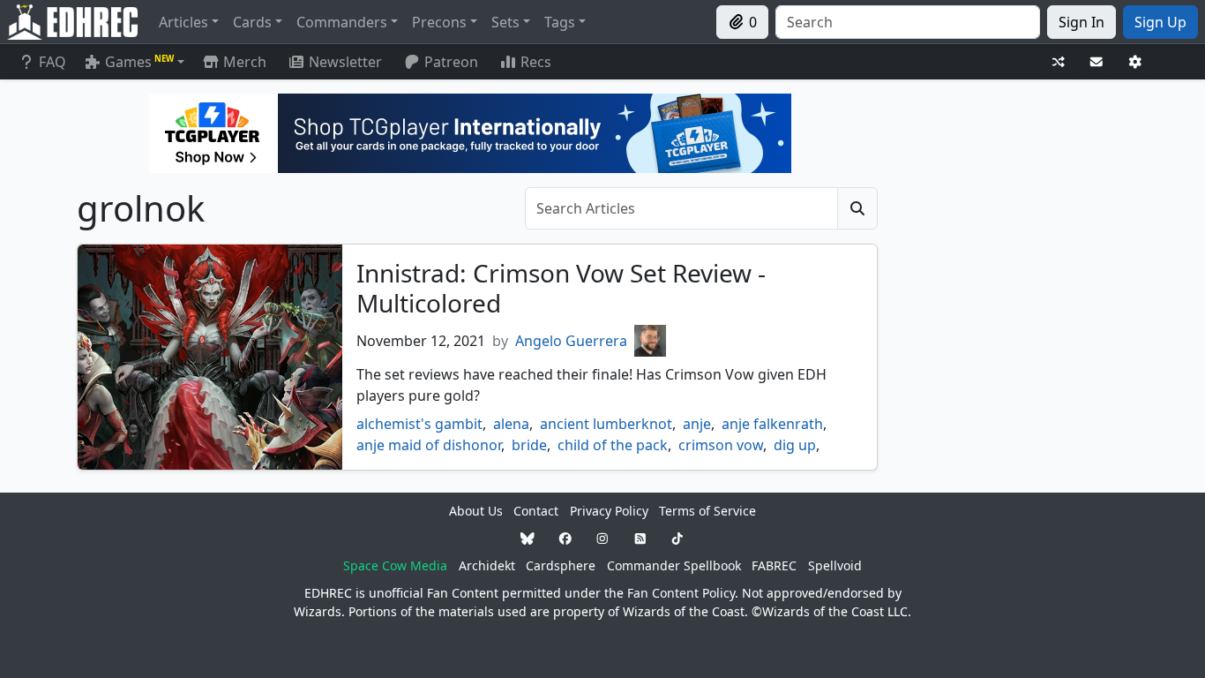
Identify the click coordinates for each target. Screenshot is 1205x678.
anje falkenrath (772, 423)
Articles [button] (183, 22)
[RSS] (640, 538)
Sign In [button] (1081, 22)
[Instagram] (602, 538)
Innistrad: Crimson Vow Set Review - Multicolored (561, 288)
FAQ (52, 62)
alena (511, 423)
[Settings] (1135, 62)
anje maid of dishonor (428, 445)
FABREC (774, 565)
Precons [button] (439, 22)
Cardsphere (560, 565)
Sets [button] (505, 22)
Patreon (451, 62)
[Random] (1058, 62)
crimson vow (720, 445)
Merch (243, 62)
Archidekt (487, 565)
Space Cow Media (395, 565)
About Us (476, 510)
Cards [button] (252, 22)
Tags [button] (559, 22)
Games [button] (139, 62)
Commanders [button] (341, 22)
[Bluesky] (527, 538)
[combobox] (907, 22)
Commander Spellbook (674, 565)
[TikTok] (677, 538)
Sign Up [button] (1160, 22)
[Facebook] (565, 538)
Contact (535, 510)
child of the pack (613, 445)
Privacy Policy (609, 510)
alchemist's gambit (419, 423)
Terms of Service (707, 510)
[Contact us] (1096, 62)
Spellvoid (835, 565)
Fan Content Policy (681, 592)
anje (697, 423)
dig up (795, 445)
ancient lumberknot (606, 423)
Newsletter (345, 62)
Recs (535, 62)
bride (529, 445)
